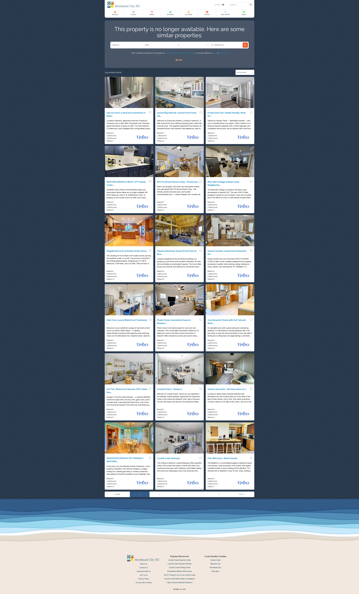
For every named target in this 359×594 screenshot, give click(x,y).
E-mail (161, 316)
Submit (179, 326)
